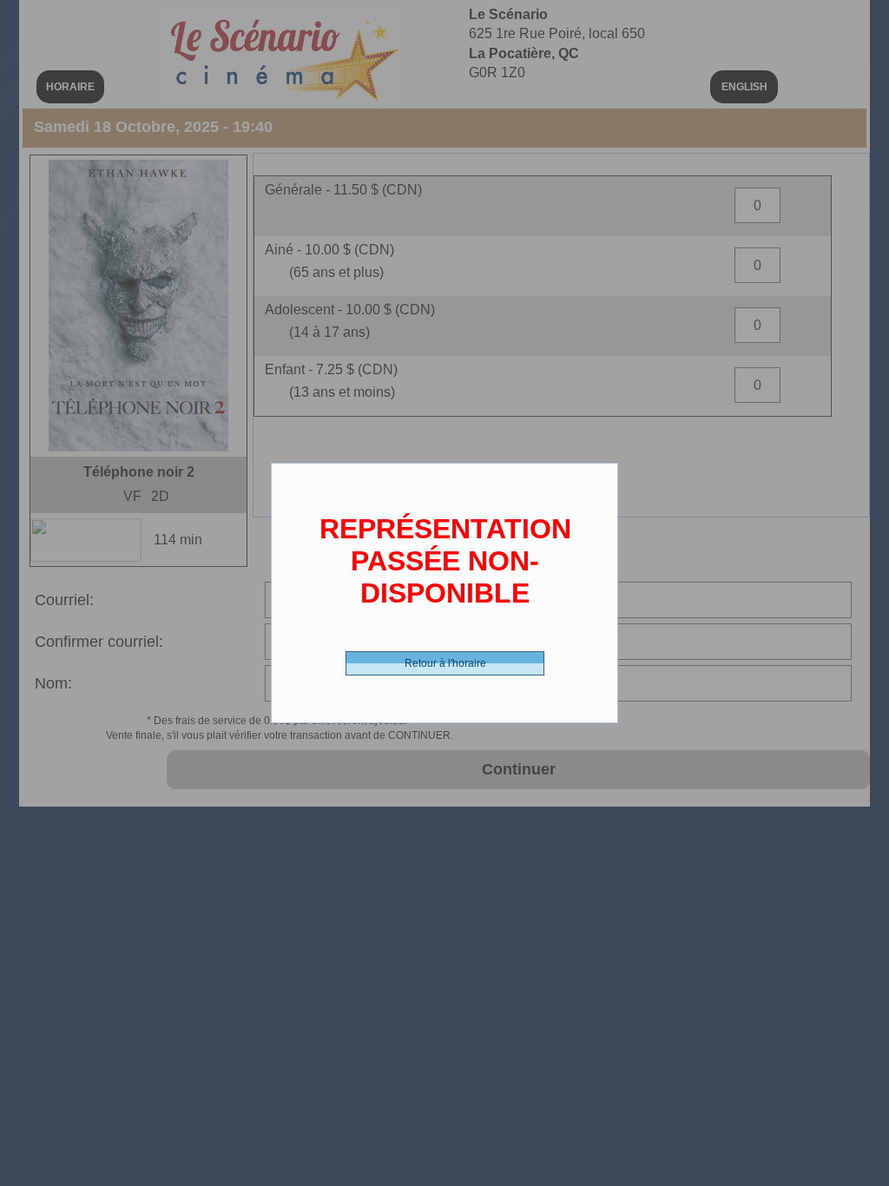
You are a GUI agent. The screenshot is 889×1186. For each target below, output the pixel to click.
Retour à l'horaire (445, 663)
